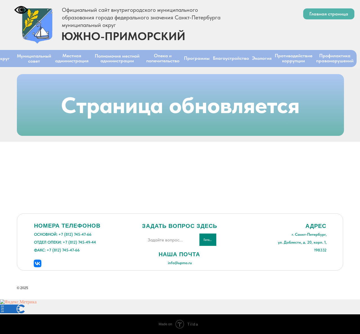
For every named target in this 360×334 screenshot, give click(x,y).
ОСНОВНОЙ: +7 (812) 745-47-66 (62, 234)
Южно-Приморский (123, 36)
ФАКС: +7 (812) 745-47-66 (57, 250)
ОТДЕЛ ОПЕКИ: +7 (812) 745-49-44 (65, 242)
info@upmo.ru (180, 262)
